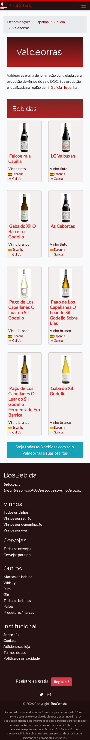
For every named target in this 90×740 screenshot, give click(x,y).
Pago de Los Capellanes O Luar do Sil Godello (21, 309)
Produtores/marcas (18, 612)
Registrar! (61, 682)
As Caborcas (63, 226)
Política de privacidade (21, 658)
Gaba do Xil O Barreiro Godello (22, 231)
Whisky (9, 582)
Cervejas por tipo (17, 554)
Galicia (56, 87)
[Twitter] (41, 694)
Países (8, 606)
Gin (6, 594)
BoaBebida (59, 704)
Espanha (71, 87)
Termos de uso (14, 652)
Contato (10, 640)
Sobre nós (11, 634)
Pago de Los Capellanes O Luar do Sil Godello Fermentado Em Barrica (24, 401)
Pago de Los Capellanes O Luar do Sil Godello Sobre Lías (64, 312)
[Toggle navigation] (84, 5)
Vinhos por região (17, 518)
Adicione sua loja (16, 646)
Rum (7, 588)
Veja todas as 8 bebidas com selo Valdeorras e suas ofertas (45, 449)
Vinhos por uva (15, 530)
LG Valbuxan (63, 155)
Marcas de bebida (17, 576)
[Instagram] (49, 694)
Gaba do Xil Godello (61, 391)
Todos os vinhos (16, 512)
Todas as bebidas (17, 600)
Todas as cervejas (17, 548)
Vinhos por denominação (22, 524)
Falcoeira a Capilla (19, 158)
